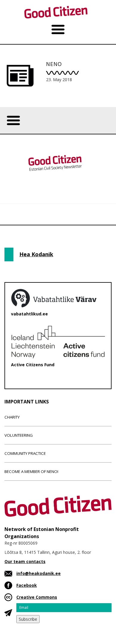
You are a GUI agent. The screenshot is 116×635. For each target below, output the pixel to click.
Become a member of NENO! (31, 471)
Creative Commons (36, 597)
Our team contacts (25, 561)
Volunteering (18, 435)
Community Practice (25, 453)
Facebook (26, 585)
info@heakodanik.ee (38, 573)
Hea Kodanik (36, 254)
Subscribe (28, 619)
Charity (12, 417)
